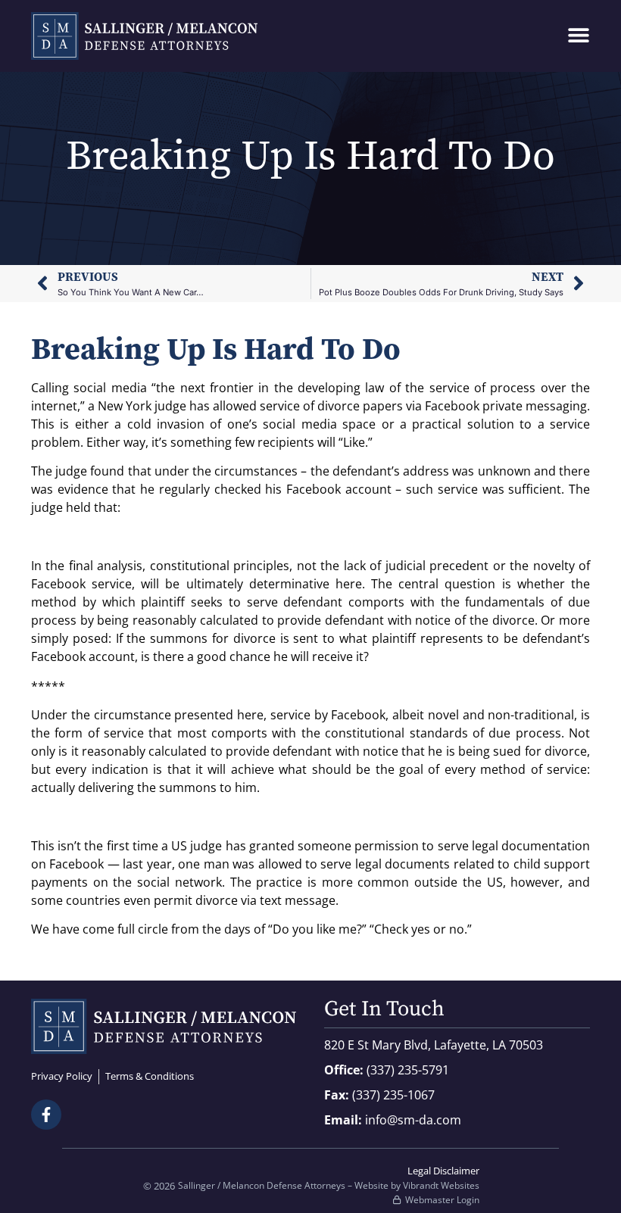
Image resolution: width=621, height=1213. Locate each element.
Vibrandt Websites (441, 1185)
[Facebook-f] (46, 1114)
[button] (578, 35)
